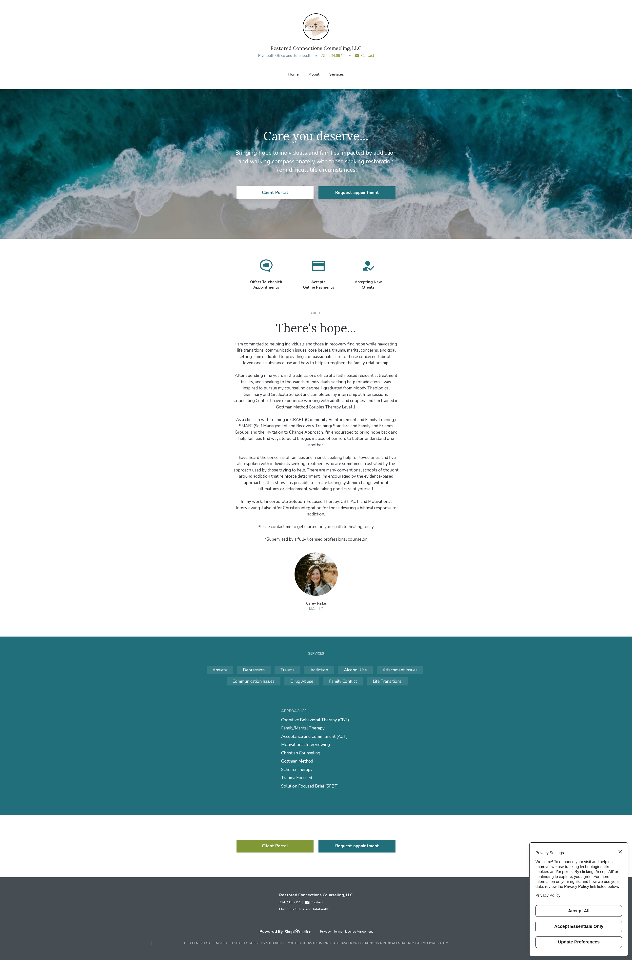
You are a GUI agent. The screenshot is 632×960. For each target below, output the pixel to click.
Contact (367, 55)
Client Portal (275, 192)
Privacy (325, 931)
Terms (338, 931)
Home (293, 74)
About (314, 74)
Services (336, 74)
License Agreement (359, 931)
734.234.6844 (333, 55)
